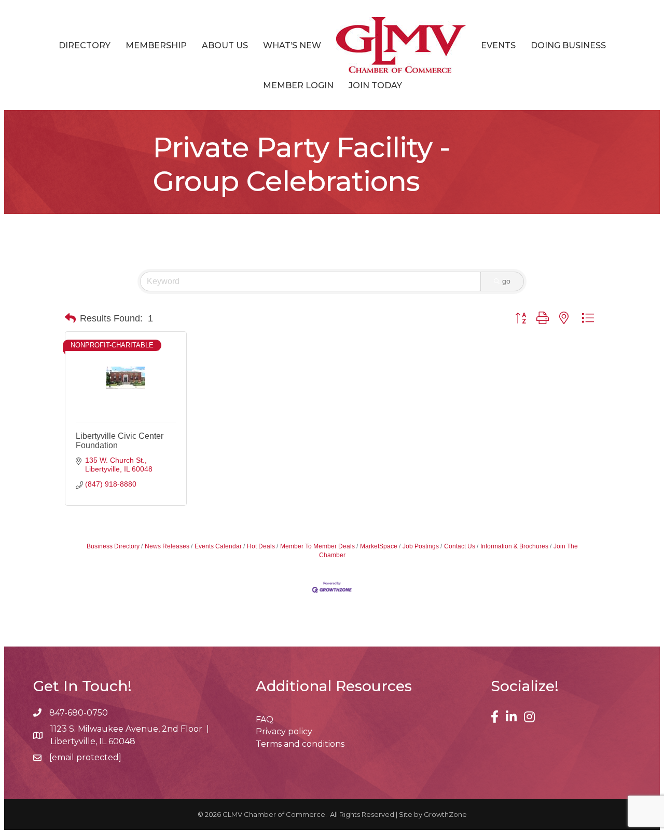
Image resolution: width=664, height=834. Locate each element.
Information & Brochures (514, 546)
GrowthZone (445, 814)
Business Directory (113, 546)
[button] (70, 318)
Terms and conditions (300, 744)
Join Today (375, 85)
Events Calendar (218, 546)
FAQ (264, 719)
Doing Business (568, 45)
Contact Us (459, 546)
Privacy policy (284, 731)
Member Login (298, 85)
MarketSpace (378, 546)
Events (498, 45)
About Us (225, 45)
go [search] (506, 281)
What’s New (292, 45)
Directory (84, 45)
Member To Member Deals (317, 546)
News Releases (167, 546)
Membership (156, 45)
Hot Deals (261, 546)
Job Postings (421, 546)
